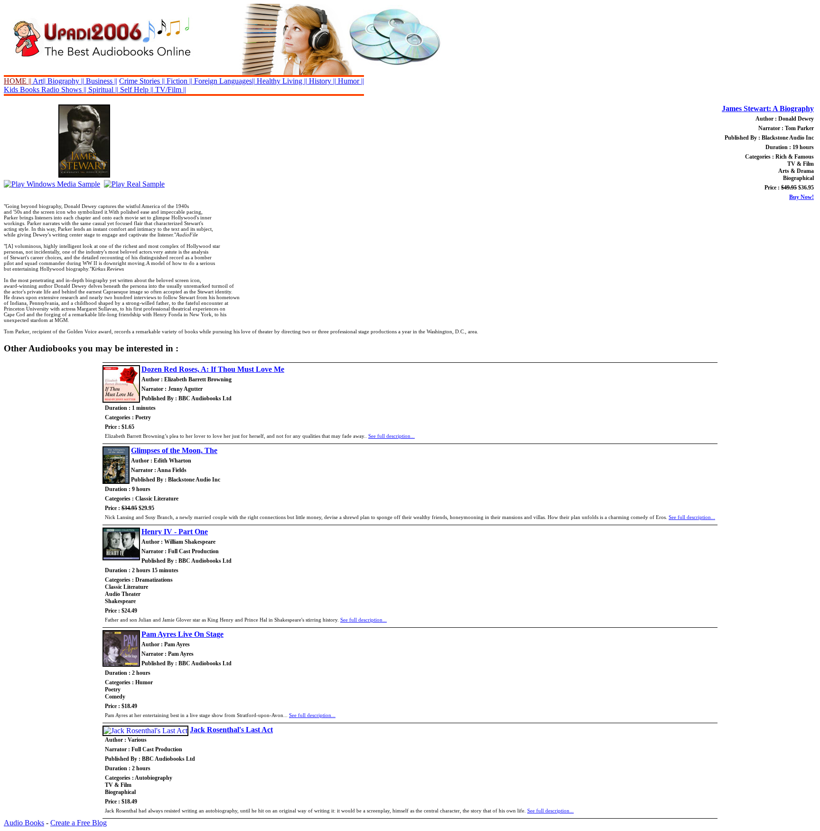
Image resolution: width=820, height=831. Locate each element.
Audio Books (24, 823)
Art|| (38, 81)
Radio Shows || (63, 89)
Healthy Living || (281, 81)
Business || (100, 81)
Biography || (65, 81)
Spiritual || (103, 89)
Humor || (350, 81)
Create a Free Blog (78, 823)
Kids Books (21, 89)
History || (321, 81)
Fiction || (178, 81)
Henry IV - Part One (174, 532)
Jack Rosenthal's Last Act (231, 730)
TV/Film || (169, 89)
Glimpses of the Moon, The (174, 450)
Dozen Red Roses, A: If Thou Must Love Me (212, 369)
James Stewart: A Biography (768, 108)
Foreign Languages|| (223, 81)
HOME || (17, 81)
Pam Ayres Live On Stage (182, 634)
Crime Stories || (142, 81)
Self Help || (135, 89)
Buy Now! (801, 197)
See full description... (391, 436)
